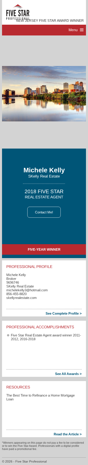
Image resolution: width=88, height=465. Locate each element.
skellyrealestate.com (21, 298)
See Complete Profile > (64, 313)
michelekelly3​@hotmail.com (27, 290)
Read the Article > (68, 434)
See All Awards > (68, 374)
